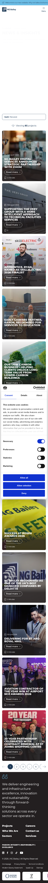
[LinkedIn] (3, 853)
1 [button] (10, 766)
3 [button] (23, 766)
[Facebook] (7, 853)
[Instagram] (12, 853)
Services (31, 836)
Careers (30, 826)
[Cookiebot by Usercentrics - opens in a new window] (34, 388)
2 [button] (16, 766)
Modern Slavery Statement (12, 868)
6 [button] (36, 766)
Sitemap (39, 868)
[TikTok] (16, 853)
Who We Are (10, 831)
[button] (44, 766)
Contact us (32, 831)
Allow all (24, 478)
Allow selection (24, 485)
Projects (7, 826)
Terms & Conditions (36, 864)
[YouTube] (21, 853)
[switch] (41, 449)
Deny (24, 493)
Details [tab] (24, 395)
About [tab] (39, 395)
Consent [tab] (9, 395)
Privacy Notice (19, 864)
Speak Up (29, 868)
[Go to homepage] (9, 9)
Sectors (7, 836)
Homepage (6, 28)
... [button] (29, 766)
